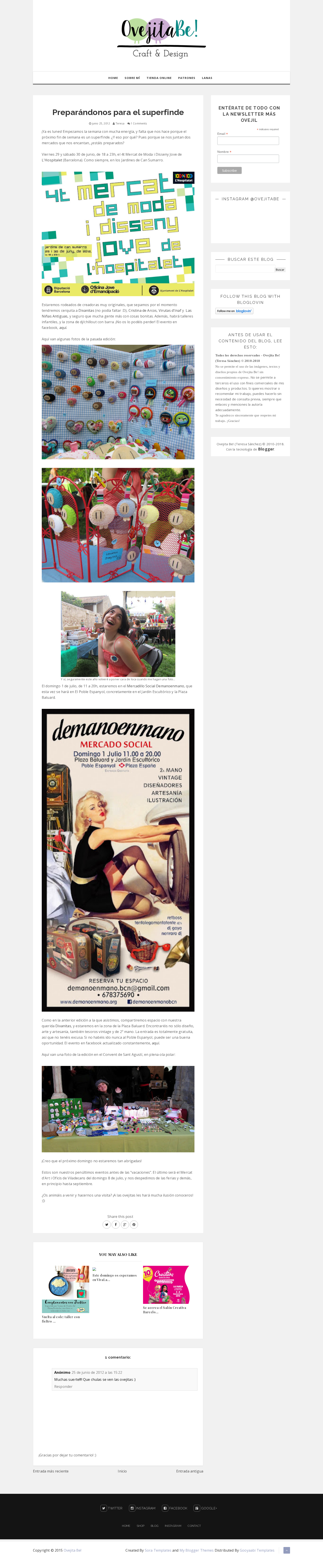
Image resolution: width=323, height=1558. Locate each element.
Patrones (186, 78)
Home (113, 78)
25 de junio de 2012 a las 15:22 (97, 1372)
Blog (154, 1525)
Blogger (266, 449)
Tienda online (159, 78)
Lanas (207, 78)
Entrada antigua (189, 1471)
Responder (63, 1386)
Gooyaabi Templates (257, 1550)
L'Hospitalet (52, 160)
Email (222, 134)
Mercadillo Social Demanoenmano (155, 686)
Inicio (122, 1471)
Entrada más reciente (51, 1471)
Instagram (145, 1508)
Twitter (114, 1508)
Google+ (208, 1508)
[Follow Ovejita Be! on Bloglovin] (234, 310)
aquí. (155, 1043)
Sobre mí (132, 78)
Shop (140, 1525)
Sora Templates (158, 1550)
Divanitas (86, 310)
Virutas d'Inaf (170, 310)
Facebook (177, 1508)
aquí (63, 327)
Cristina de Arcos (143, 310)
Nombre (224, 152)
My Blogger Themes (197, 1550)
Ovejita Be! (73, 1550)
